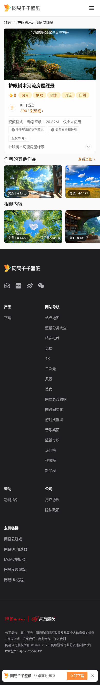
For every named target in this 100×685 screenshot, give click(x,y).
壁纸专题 (52, 440)
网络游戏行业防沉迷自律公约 (71, 645)
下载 (7, 317)
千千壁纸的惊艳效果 (28, 129)
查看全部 (87, 159)
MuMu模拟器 (14, 559)
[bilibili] (7, 286)
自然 (82, 95)
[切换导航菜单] (92, 8)
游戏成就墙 (54, 419)
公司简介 (11, 633)
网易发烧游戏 (15, 569)
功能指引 (11, 499)
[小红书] (18, 286)
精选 (7, 22)
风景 (25, 95)
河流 (68, 95)
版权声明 (19, 138)
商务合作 (44, 639)
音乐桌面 (52, 430)
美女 (48, 389)
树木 (53, 95)
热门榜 (50, 450)
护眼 (39, 95)
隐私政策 (52, 510)
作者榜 (50, 460)
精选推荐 (52, 338)
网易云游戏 (13, 539)
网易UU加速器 (15, 549)
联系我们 (29, 639)
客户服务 (27, 633)
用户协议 (52, 499)
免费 (48, 348)
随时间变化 (54, 409)
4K (47, 358)
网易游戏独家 (56, 399)
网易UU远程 (14, 579)
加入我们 (60, 639)
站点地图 (52, 317)
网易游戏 (14, 639)
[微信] (41, 286)
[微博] (30, 286)
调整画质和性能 (64, 129)
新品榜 (50, 470)
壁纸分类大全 (56, 328)
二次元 (50, 368)
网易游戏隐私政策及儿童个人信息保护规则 (65, 633)
